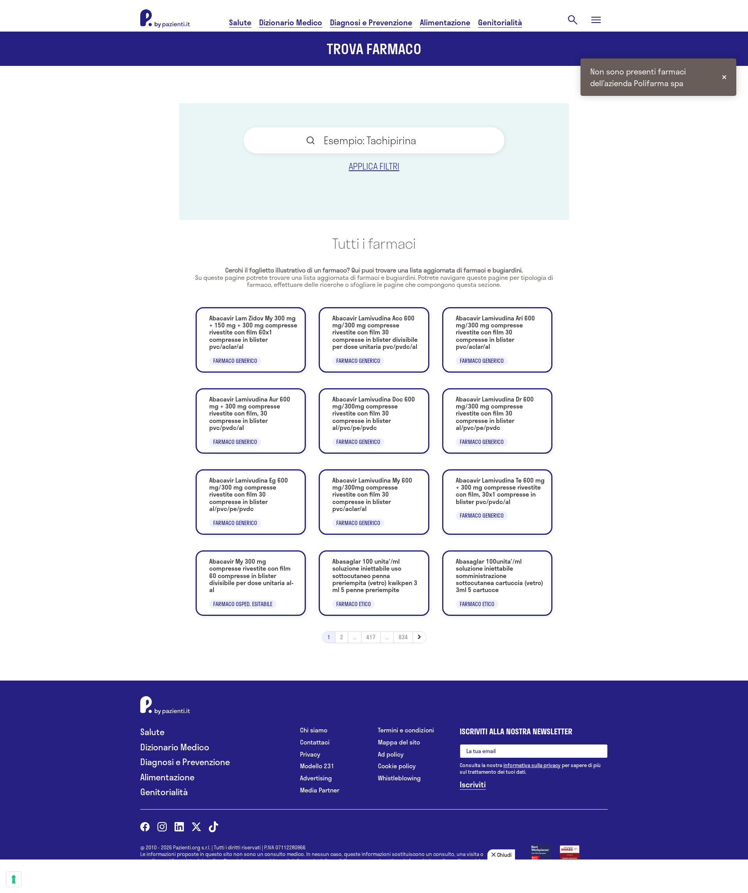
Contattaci (315, 742)
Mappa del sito (399, 742)
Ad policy (391, 754)
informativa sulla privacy (532, 765)
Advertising (316, 778)
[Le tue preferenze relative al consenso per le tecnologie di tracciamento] (13, 879)
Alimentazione (445, 22)
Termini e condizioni (406, 730)
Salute (240, 22)
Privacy (310, 754)
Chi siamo (313, 730)
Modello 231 (317, 766)
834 (403, 637)
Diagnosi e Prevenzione (371, 22)
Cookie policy (397, 766)
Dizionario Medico (290, 22)
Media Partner (319, 790)
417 (371, 637)
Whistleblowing (399, 778)
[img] (724, 77)
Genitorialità (500, 22)
